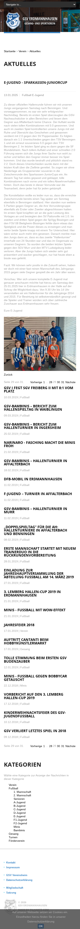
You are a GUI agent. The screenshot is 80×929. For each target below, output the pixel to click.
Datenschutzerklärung (19, 880)
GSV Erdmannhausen (32, 905)
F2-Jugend (20, 823)
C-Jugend (20, 809)
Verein (22, 51)
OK (41, 926)
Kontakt (10, 862)
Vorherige (36, 382)
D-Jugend (20, 812)
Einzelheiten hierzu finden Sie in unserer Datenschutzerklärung (41, 919)
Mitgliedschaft (14, 887)
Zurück (8, 374)
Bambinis (19, 830)
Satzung (11, 892)
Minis (17, 826)
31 (62, 382)
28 (50, 382)
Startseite (10, 51)
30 (58, 382)
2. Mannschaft (22, 795)
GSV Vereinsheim (16, 875)
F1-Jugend (20, 819)
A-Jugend (19, 802)
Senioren (19, 798)
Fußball (13, 788)
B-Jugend (19, 805)
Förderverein (17, 840)
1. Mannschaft (22, 791)
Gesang (13, 833)
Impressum (13, 867)
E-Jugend (19, 816)
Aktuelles (35, 51)
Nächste (70, 382)
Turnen (13, 837)
